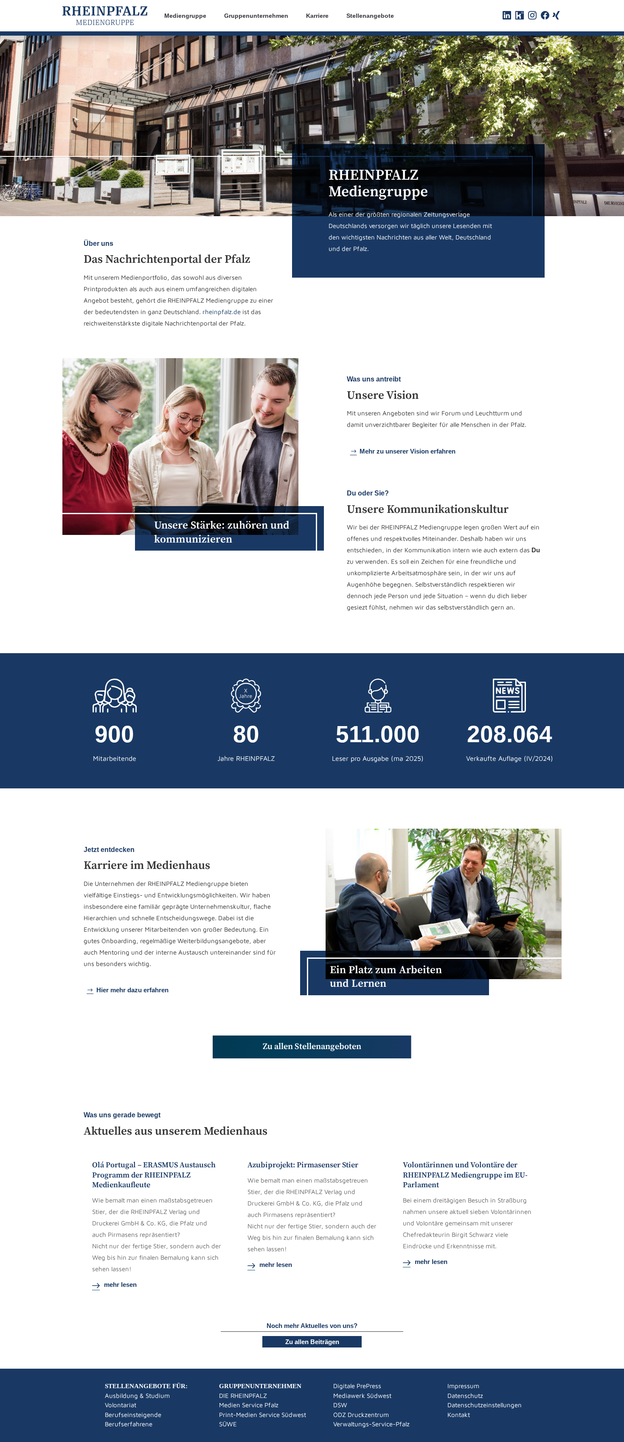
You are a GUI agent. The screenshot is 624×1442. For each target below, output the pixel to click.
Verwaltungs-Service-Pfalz (371, 1424)
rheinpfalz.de (221, 311)
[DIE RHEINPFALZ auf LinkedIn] (506, 17)
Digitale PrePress (357, 1385)
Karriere (317, 15)
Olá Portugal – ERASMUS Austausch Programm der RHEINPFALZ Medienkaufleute (154, 1175)
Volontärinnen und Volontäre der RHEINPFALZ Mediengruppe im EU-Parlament (465, 1175)
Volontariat (120, 1405)
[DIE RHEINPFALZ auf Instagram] (532, 17)
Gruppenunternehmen (256, 15)
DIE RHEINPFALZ (243, 1395)
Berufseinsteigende (133, 1414)
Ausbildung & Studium (137, 1395)
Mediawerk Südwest (362, 1395)
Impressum (463, 1385)
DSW (340, 1405)
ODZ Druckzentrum (361, 1414)
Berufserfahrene (128, 1424)
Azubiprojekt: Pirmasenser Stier (302, 1165)
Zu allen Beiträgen (312, 1341)
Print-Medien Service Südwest (262, 1414)
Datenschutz (465, 1395)
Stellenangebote (370, 15)
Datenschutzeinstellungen (484, 1405)
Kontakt (458, 1414)
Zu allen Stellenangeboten (312, 1046)
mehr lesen (120, 1284)
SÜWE (228, 1424)
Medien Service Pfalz (248, 1405)
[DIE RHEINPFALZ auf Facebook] (545, 17)
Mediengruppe (185, 15)
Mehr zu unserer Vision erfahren (407, 451)
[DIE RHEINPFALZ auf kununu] (519, 17)
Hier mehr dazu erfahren (132, 990)
